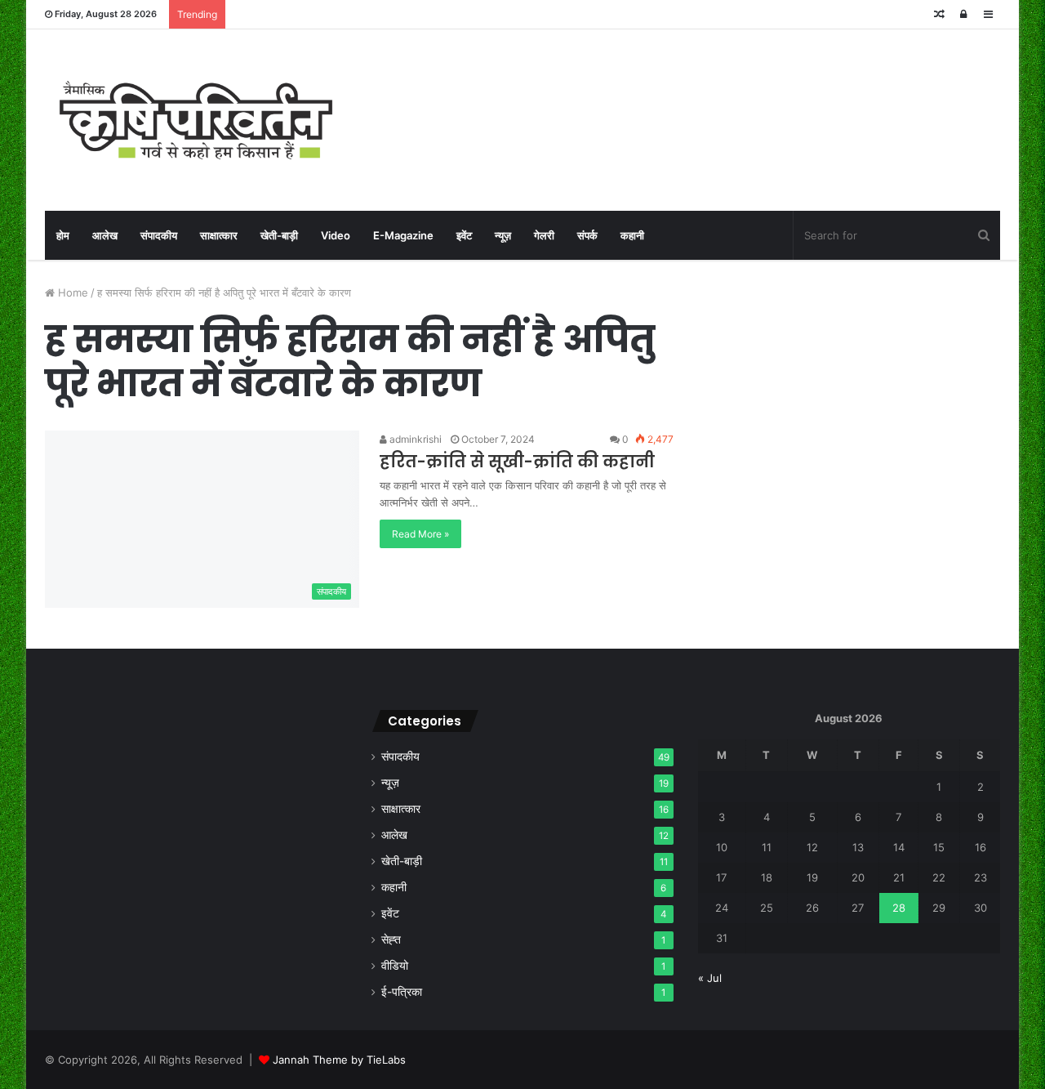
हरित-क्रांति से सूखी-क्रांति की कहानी (517, 461)
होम (62, 235)
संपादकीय (158, 235)
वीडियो (394, 965)
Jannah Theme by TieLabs (339, 1059)
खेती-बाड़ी (279, 235)
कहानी (632, 235)
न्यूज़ (503, 235)
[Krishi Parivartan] (196, 120)
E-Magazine (403, 235)
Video (335, 235)
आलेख (105, 235)
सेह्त (391, 939)
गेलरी (544, 235)
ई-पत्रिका (401, 991)
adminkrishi (414, 439)
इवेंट (464, 235)
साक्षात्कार (219, 235)
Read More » (420, 534)
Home (71, 292)
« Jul (710, 977)
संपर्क (587, 235)
